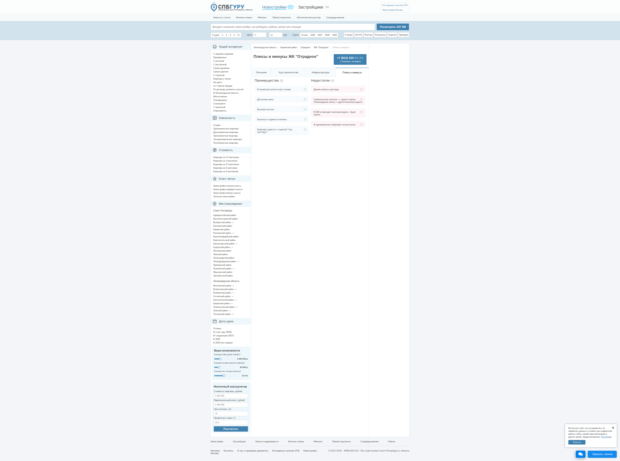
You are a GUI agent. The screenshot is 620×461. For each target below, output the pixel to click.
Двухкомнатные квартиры (225, 132)
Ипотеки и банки (244, 17)
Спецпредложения (335, 17)
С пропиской (219, 107)
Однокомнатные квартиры (226, 128)
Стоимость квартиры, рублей (228, 391)
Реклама (215, 450)
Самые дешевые (221, 68)
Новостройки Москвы (392, 10)
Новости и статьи (221, 17)
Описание (261, 72)
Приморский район (222, 265)
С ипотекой (218, 61)
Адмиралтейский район (224, 215)
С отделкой (218, 75)
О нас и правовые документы (252, 450)
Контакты (228, 450)
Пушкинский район (222, 268)
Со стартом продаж (222, 86)
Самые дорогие (220, 71)
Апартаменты (219, 111)
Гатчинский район (221, 296)
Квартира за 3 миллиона (225, 161)
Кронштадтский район (224, 243)
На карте (217, 82)
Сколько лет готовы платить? (227, 371)
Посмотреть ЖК (393, 26)
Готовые (217, 328)
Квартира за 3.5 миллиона (226, 164)
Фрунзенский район (222, 272)
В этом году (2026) (222, 332)
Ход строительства (288, 72)
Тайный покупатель (281, 17)
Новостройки (274, 7)
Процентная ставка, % (225, 418)
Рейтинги (262, 17)
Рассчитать (230, 429)
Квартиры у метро (222, 79)
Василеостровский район (225, 219)
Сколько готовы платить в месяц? (229, 363)
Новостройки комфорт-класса (227, 189)
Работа (391, 441)
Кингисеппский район (223, 300)
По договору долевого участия (228, 89)
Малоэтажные (220, 96)
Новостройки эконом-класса (227, 186)
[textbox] (260, 27)
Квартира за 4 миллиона (225, 168)
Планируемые (220, 100)
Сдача (296, 35)
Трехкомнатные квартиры (225, 136)
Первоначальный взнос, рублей (229, 400)
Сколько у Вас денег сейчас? (227, 354)
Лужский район (220, 310)
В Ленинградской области (225, 93)
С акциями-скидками (223, 54)
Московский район (222, 251)
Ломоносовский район (224, 307)
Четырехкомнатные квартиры (227, 139)
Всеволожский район (223, 289)
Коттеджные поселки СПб (395, 5)
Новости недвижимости (266, 441)
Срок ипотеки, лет (222, 409)
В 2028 (216, 339)
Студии (216, 125)
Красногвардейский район (226, 236)
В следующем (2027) (223, 335)
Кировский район (221, 229)
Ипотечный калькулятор (308, 17)
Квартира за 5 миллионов (225, 171)
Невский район (220, 254)
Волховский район (222, 285)
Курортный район (221, 247)
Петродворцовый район (224, 261)
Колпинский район (222, 233)
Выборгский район (222, 222)
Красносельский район (224, 240)
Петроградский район (223, 258)
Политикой (606, 437)
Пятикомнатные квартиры (225, 143)
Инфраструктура (320, 72)
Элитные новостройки (224, 196)
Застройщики (310, 7)
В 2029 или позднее (223, 342)
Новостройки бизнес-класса (226, 193)
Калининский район (222, 226)
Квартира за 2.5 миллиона (226, 157)
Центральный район (223, 275)
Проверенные (219, 57)
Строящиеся (219, 103)
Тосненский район (222, 314)
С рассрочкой (220, 64)
